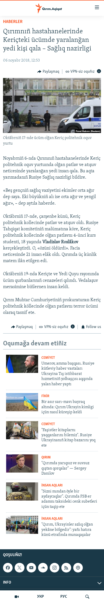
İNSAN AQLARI (52, 485)
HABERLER (12, 22)
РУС (63, 597)
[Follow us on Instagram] (54, 567)
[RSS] (66, 567)
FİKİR (45, 396)
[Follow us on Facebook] (8, 567)
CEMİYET (48, 358)
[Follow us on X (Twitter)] (19, 567)
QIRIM (46, 457)
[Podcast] (78, 567)
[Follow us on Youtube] (31, 567)
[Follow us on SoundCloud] (43, 567)
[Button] (48, 71)
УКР (40, 597)
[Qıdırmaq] (87, 596)
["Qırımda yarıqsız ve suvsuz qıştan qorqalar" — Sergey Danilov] (22, 463)
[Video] (16, 596)
